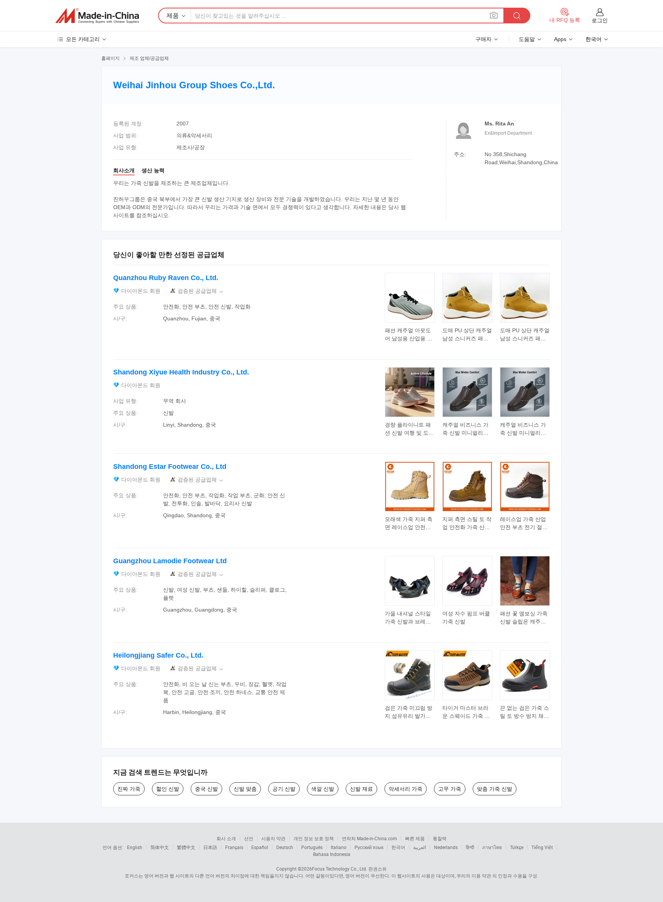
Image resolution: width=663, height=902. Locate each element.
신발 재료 (361, 789)
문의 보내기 (410, 333)
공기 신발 (283, 789)
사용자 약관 (273, 838)
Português (312, 847)
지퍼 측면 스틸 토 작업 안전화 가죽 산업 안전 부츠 (466, 527)
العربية (419, 847)
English (134, 847)
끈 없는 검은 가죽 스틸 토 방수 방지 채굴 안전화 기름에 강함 (524, 716)
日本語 (210, 847)
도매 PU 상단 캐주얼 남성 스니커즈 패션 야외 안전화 (467, 338)
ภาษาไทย (492, 847)
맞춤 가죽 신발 (494, 789)
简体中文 (159, 847)
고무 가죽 (449, 789)
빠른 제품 (415, 838)
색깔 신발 (322, 789)
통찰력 (440, 838)
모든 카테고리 (83, 39)
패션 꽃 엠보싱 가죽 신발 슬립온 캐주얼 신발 (524, 621)
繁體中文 (186, 847)
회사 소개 (226, 838)
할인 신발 (167, 789)
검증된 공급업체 (201, 291)
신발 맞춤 (245, 789)
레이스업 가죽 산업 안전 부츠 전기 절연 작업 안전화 (524, 527)
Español (259, 847)
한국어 (398, 847)
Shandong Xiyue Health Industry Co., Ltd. (181, 372)
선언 (248, 838)
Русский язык (369, 847)
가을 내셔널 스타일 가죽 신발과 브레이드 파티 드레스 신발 (408, 621)
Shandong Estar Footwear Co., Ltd (169, 466)
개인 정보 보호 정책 (314, 838)
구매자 (483, 39)
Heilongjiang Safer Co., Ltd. (158, 655)
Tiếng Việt (542, 847)
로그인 (600, 20)
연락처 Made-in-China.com (369, 838)
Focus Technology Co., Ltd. (339, 869)
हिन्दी (470, 847)
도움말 (527, 39)
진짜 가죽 (128, 789)
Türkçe (516, 847)
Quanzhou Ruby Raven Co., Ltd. (165, 278)
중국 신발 (206, 789)
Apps (560, 39)
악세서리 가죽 (405, 789)
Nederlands (446, 847)
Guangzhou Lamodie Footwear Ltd (170, 561)
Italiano (338, 847)
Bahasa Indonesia (331, 854)
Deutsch (284, 847)
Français (234, 847)
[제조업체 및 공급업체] (97, 16)
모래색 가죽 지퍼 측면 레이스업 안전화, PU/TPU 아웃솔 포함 (409, 527)
